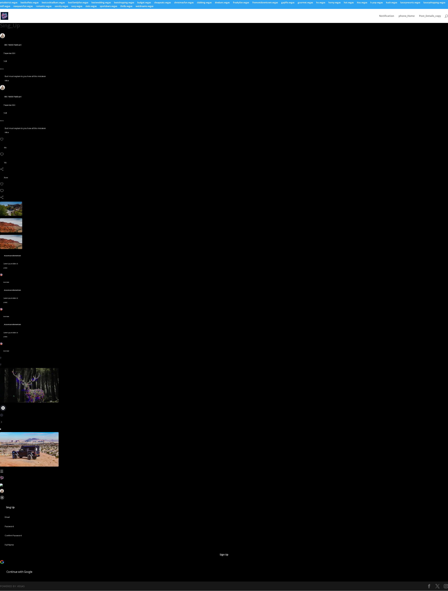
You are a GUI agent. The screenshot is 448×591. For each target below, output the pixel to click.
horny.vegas (334, 3)
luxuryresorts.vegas (410, 3)
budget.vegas (144, 3)
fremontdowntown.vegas (265, 3)
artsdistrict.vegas (9, 3)
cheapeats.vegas (162, 3)
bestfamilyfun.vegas (78, 3)
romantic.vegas (44, 6)
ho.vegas (320, 3)
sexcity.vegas (61, 6)
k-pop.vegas (376, 3)
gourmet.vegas (305, 3)
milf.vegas (5, 6)
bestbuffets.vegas (30, 3)
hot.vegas (349, 3)
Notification (386, 16)
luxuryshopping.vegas (434, 3)
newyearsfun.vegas (23, 6)
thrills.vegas (126, 6)
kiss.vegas (362, 3)
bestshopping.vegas (124, 3)
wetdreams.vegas (144, 6)
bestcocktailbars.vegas (53, 3)
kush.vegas (391, 3)
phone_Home (407, 16)
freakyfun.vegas (241, 3)
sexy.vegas (76, 6)
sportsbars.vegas (108, 6)
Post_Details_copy (430, 16)
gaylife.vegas (288, 3)
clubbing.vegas (204, 3)
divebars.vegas (222, 3)
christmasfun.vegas (184, 3)
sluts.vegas (91, 6)
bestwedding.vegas (101, 3)
